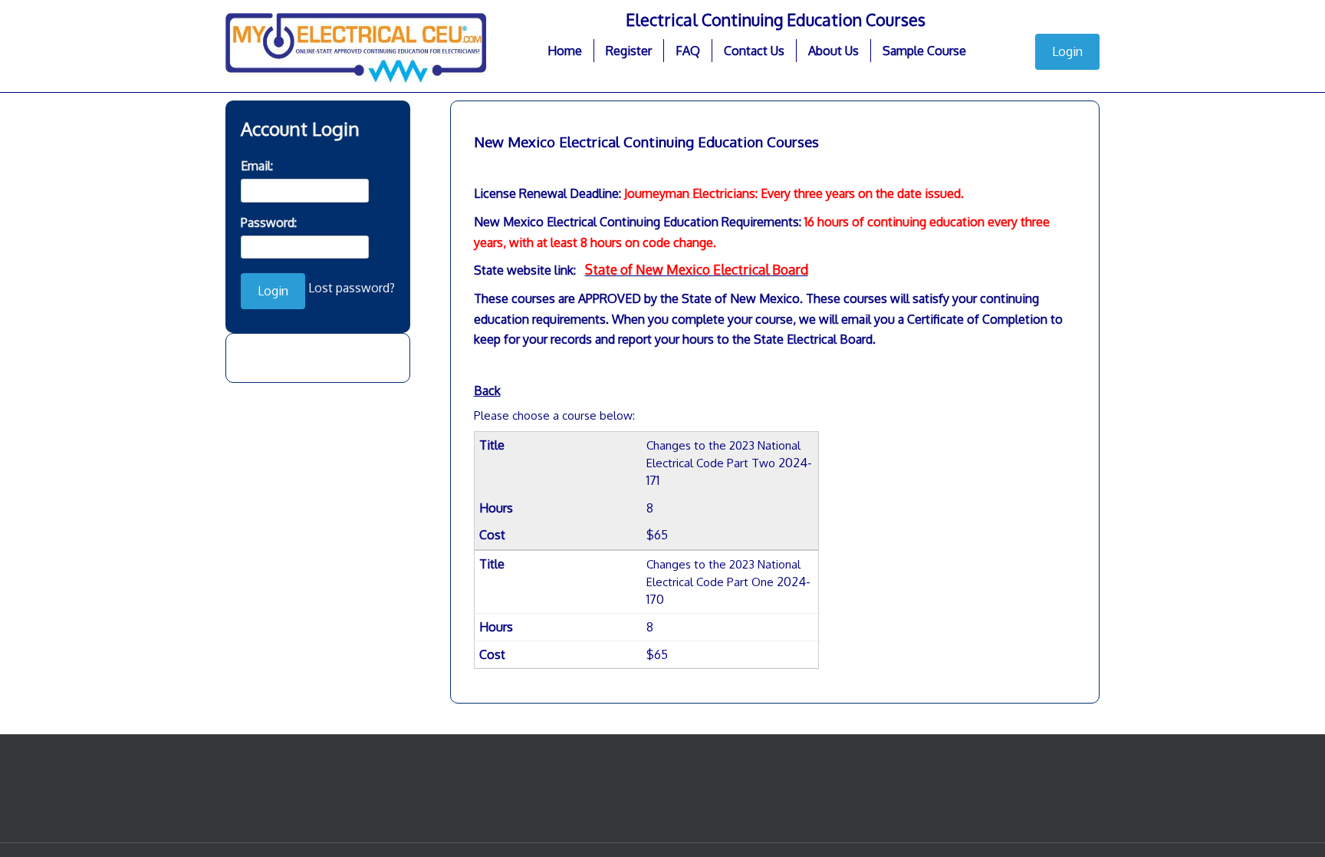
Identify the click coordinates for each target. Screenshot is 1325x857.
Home (564, 50)
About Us (833, 50)
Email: (257, 165)
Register (629, 50)
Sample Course (924, 50)
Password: (269, 222)
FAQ (688, 50)
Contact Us (754, 50)
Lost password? (351, 287)
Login (1067, 51)
